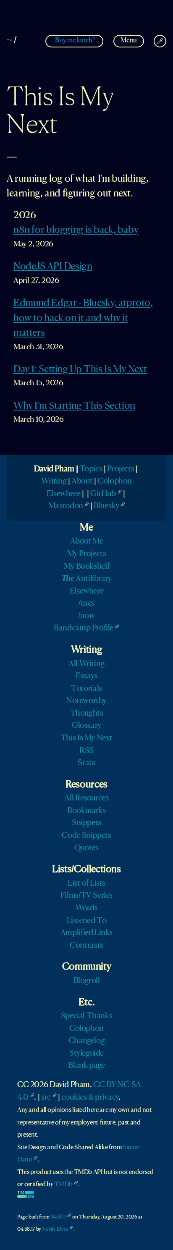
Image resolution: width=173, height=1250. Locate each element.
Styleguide (86, 1053)
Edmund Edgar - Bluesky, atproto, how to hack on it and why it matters (83, 318)
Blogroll (86, 981)
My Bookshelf (86, 566)
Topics (90, 469)
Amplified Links (86, 933)
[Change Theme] (160, 41)
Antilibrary (86, 579)
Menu (129, 40)
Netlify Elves (55, 1229)
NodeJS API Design (52, 267)
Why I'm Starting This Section (74, 406)
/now (86, 616)
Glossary (86, 726)
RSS (86, 751)
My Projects (86, 554)
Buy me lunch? (74, 40)
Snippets (86, 823)
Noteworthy (86, 701)
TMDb (63, 1184)
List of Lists (86, 883)
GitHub (103, 494)
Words (86, 908)
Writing (53, 481)
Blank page (86, 1066)
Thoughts (86, 713)
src (46, 1097)
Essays (86, 676)
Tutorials (86, 689)
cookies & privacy (89, 1097)
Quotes (86, 848)
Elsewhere (64, 494)
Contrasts (86, 945)
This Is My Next (86, 738)
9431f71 (58, 1217)
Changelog (86, 1041)
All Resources (86, 798)
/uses (86, 603)
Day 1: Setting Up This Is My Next (80, 370)
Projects (120, 469)
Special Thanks (87, 1016)
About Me (86, 541)
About (81, 481)
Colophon (114, 481)
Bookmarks (86, 811)
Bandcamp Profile (83, 628)
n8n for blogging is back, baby (75, 230)
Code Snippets (86, 836)
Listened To (87, 921)
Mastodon (65, 506)
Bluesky (106, 506)
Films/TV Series (86, 896)
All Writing (86, 664)
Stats (86, 763)
